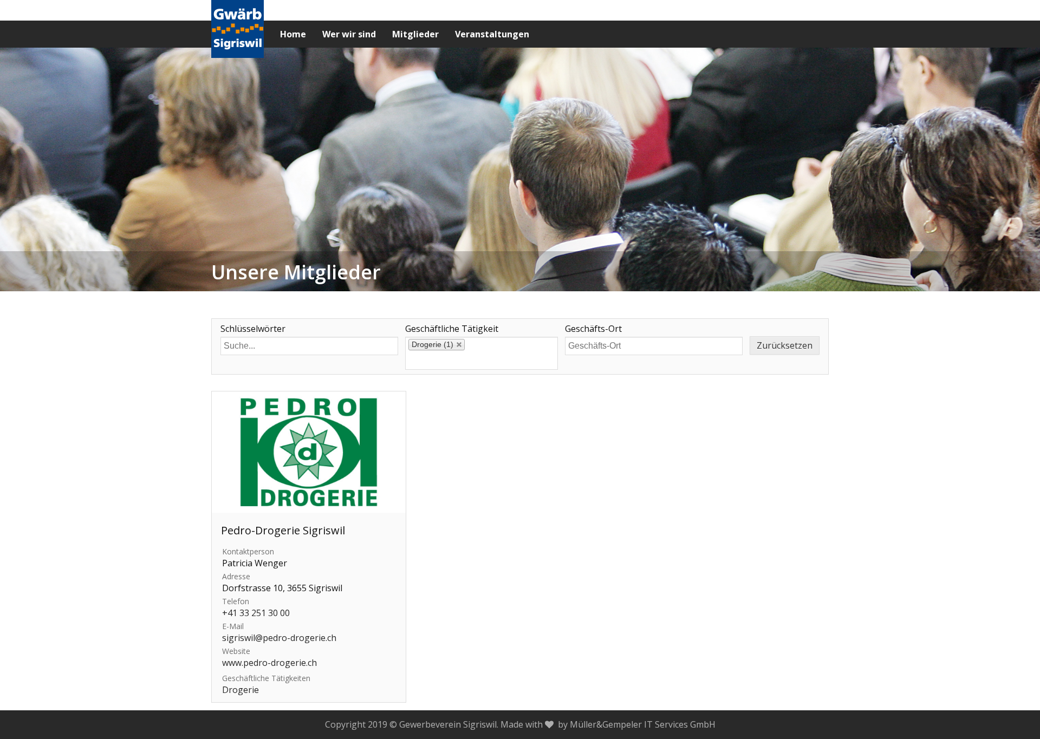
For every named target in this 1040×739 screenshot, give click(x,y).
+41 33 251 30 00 (256, 613)
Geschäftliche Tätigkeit (451, 329)
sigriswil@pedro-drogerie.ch (279, 638)
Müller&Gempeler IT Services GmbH (643, 724)
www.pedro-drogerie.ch (269, 663)
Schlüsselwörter (252, 329)
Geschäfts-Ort (593, 329)
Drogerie (240, 690)
